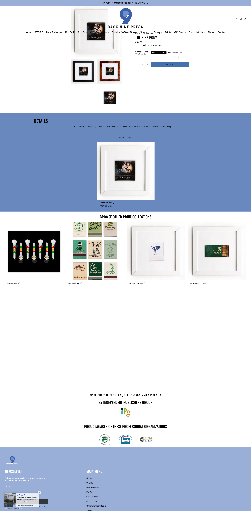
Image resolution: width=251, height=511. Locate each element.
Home (89, 478)
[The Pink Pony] (126, 171)
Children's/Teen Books (96, 506)
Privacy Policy (43, 507)
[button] (54, 32)
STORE (89, 483)
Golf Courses (92, 497)
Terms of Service (13, 508)
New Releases (92, 487)
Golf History (91, 501)
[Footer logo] (12, 460)
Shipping (139, 45)
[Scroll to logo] (125, 412)
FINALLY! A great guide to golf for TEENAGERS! (125, 3)
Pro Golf (90, 492)
